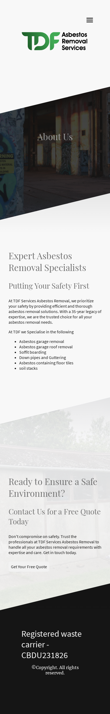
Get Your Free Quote (29, 566)
